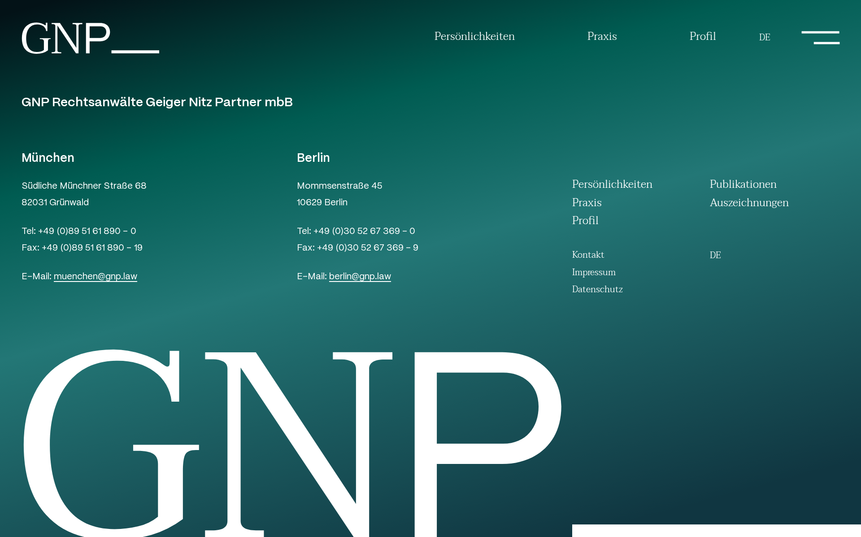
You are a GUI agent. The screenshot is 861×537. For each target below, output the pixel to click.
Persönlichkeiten (475, 37)
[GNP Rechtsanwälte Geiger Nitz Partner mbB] (90, 53)
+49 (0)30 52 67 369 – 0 (364, 232)
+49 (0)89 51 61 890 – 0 (87, 232)
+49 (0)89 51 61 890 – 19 (92, 248)
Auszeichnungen (749, 204)
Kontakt (588, 255)
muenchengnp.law (95, 277)
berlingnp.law (360, 277)
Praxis (602, 37)
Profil (703, 37)
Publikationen (743, 186)
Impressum (594, 272)
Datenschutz (597, 289)
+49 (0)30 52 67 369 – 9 (367, 248)
